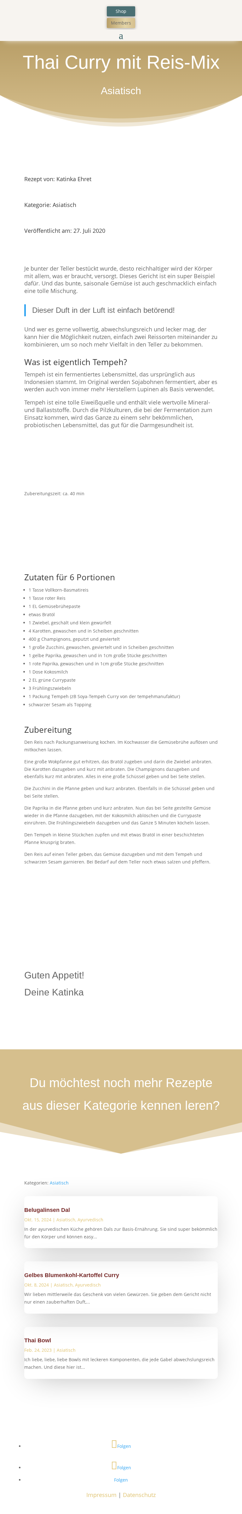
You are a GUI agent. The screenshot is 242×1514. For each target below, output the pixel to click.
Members (121, 23)
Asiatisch (121, 90)
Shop (121, 11)
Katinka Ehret (73, 179)
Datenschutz (139, 1495)
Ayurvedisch (90, 1220)
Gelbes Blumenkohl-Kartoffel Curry (71, 1275)
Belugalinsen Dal (47, 1210)
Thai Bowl (37, 1340)
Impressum (101, 1495)
